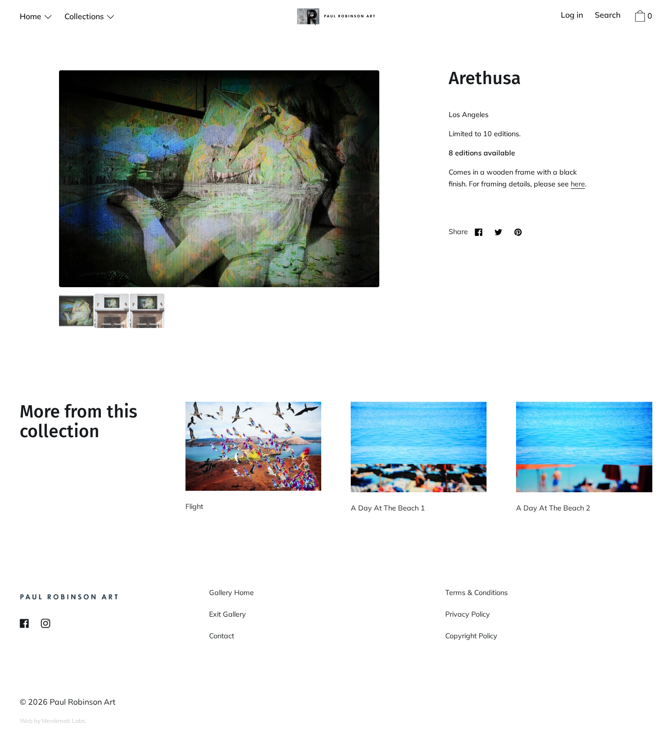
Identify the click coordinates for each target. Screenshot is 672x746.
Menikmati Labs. (64, 720)
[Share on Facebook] (479, 231)
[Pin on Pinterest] (518, 231)
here (578, 183)
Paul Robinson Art (83, 702)
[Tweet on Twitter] (498, 231)
